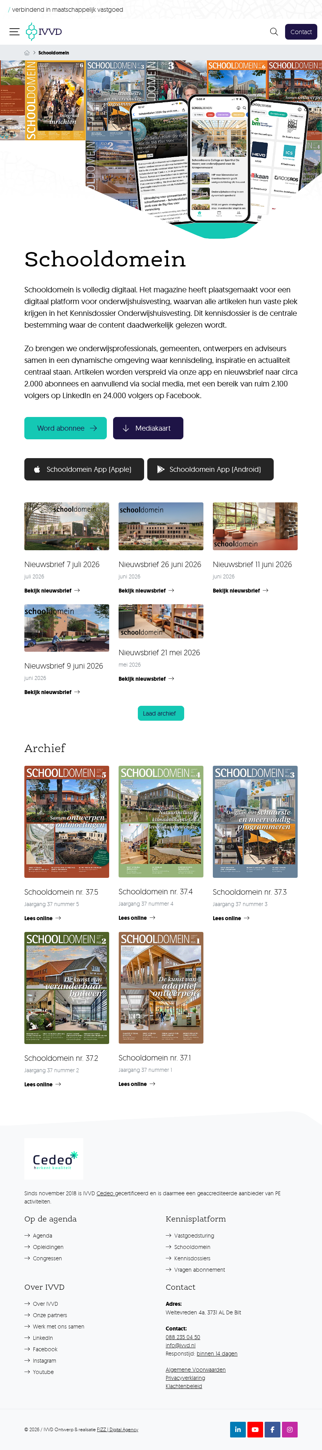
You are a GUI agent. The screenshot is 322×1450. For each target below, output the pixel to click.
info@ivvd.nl (181, 1345)
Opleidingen (47, 1246)
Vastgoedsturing (193, 1235)
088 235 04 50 (183, 1337)
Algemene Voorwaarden (196, 1369)
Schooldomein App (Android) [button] (215, 469)
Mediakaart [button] (152, 428)
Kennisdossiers (191, 1258)
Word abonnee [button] (60, 428)
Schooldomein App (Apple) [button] (89, 469)
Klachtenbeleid (184, 1386)
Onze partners (49, 1315)
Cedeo (106, 1193)
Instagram (43, 1360)
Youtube (42, 1371)
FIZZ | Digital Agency (117, 1429)
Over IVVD (44, 1303)
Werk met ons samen (57, 1326)
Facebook (44, 1349)
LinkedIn (42, 1337)
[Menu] (15, 31)
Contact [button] (301, 32)
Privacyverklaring (185, 1377)
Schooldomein (191, 1246)
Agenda (41, 1235)
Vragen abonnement (199, 1269)
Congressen (46, 1258)
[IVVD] (44, 31)
